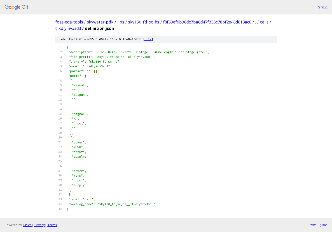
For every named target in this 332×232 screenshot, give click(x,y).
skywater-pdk (100, 22)
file (148, 39)
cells (264, 22)
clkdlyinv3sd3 (68, 28)
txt (313, 225)
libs (120, 22)
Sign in (322, 7)
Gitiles (27, 225)
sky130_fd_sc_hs (143, 22)
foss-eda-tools (69, 22)
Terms (52, 225)
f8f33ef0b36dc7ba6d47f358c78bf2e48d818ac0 (207, 22)
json (323, 225)
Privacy (39, 225)
